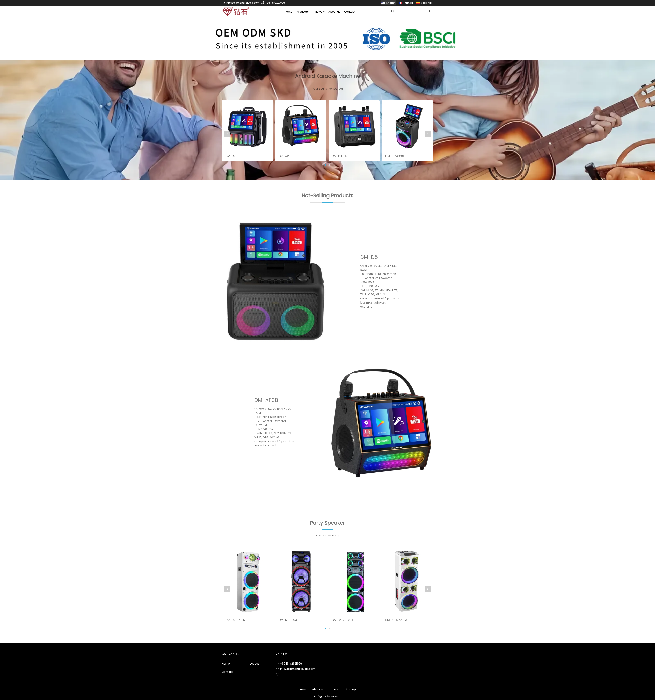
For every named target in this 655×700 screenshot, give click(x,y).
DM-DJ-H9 (286, 156)
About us (334, 12)
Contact (349, 12)
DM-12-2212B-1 (396, 620)
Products (302, 12)
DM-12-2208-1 (289, 620)
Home (288, 12)
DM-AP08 (232, 156)
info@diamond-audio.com (242, 2)
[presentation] (227, 134)
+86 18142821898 (275, 2)
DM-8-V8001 (341, 156)
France (408, 3)
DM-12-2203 (234, 620)
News (318, 12)
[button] (325, 165)
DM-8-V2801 (394, 122)
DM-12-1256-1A (343, 620)
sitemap (350, 689)
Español (426, 3)
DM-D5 (369, 257)
